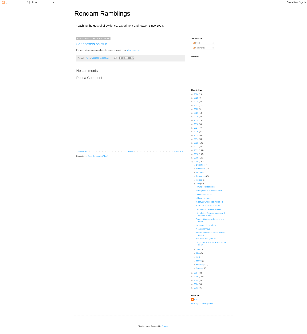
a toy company (133, 50)
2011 (196, 150)
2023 (196, 105)
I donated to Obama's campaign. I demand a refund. (210, 214)
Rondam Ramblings (102, 13)
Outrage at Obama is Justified (208, 209)
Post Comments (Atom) (98, 156)
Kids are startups (203, 198)
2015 (196, 135)
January (200, 268)
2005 (196, 280)
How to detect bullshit (205, 187)
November (201, 168)
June (198, 249)
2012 (196, 147)
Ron (196, 299)
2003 (196, 288)
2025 (196, 98)
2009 (196, 158)
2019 (196, 120)
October (200, 172)
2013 (196, 143)
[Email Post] (115, 58)
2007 (196, 273)
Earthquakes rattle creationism (209, 191)
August (199, 180)
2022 (196, 109)
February (200, 264)
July (198, 184)
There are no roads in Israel (208, 205)
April (198, 257)
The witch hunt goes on (206, 239)
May (198, 253)
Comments (200, 48)
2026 (196, 94)
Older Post (179, 151)
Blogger (165, 326)
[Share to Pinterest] (132, 58)
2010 (196, 154)
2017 (196, 128)
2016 (196, 131)
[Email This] (120, 58)
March (199, 261)
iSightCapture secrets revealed (209, 202)
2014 (196, 139)
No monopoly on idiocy (206, 225)
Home (131, 151)
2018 (196, 124)
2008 (196, 162)
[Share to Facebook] (129, 58)
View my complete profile (202, 303)
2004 (196, 284)
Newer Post (82, 151)
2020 (196, 117)
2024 (196, 102)
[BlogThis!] (123, 58)
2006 (196, 277)
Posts (197, 43)
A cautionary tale (203, 229)
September (201, 176)
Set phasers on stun (91, 44)
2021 (196, 113)
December (201, 165)
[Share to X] (126, 58)
